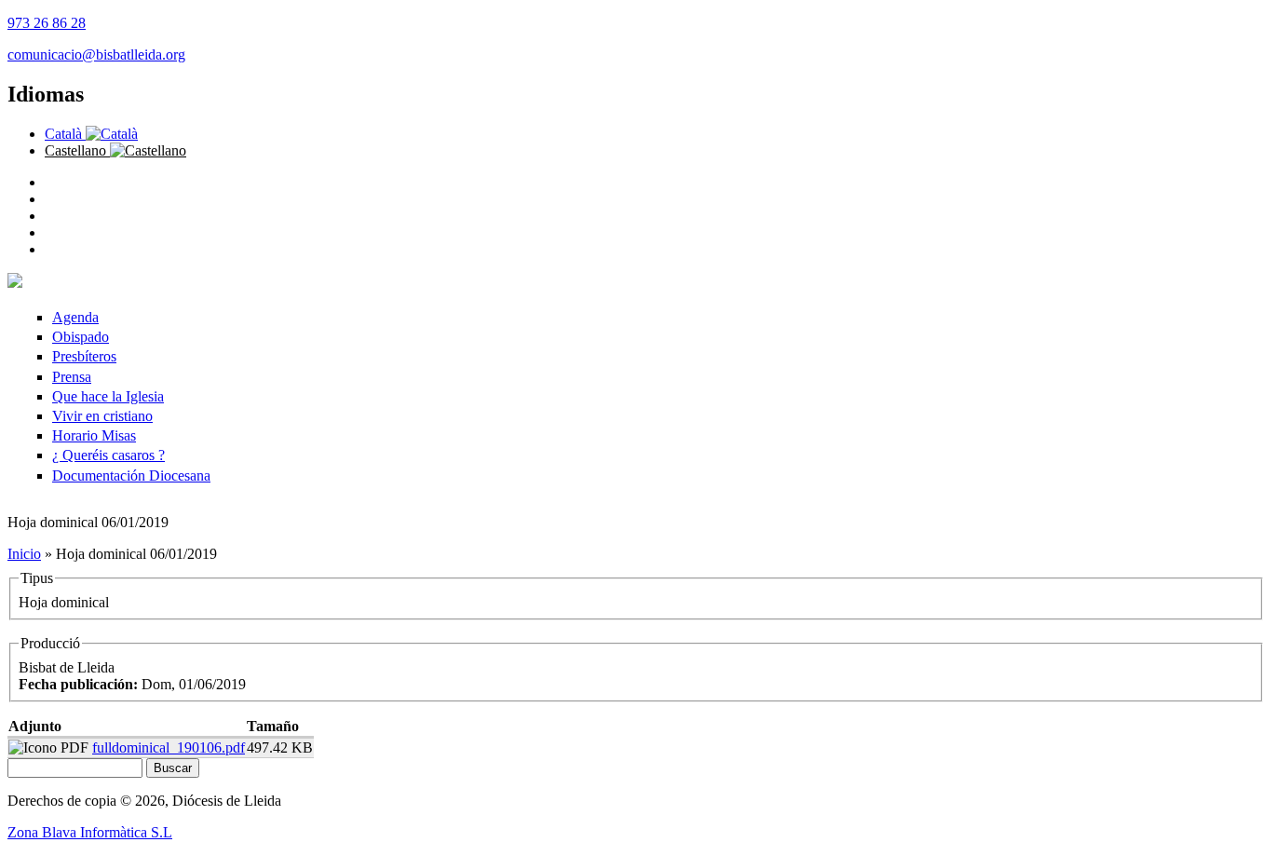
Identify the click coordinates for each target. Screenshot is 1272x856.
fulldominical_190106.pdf (168, 747)
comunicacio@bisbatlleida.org (96, 54)
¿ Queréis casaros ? (108, 455)
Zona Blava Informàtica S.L (89, 832)
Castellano (77, 150)
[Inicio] (14, 283)
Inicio (24, 554)
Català (65, 134)
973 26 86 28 (46, 23)
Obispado (80, 337)
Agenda (75, 317)
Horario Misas (94, 435)
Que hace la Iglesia (108, 396)
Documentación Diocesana (131, 475)
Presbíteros (84, 356)
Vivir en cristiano (102, 416)
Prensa (71, 377)
